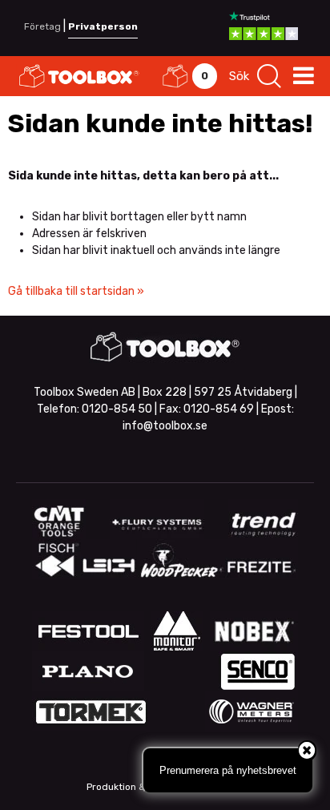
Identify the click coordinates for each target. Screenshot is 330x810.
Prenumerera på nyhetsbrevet (227, 770)
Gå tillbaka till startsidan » (76, 291)
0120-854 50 (117, 409)
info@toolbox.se (165, 426)
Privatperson (103, 26)
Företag (42, 26)
